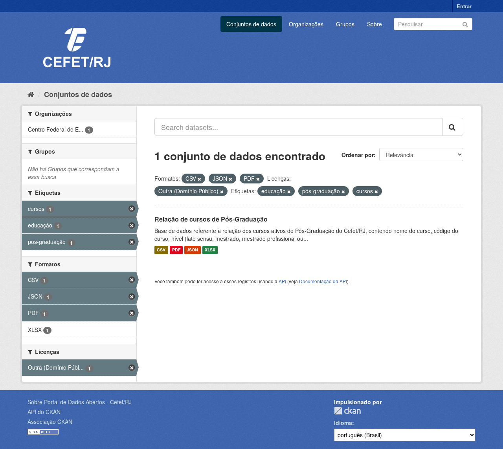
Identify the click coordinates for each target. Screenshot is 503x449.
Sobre (374, 24)
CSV (161, 250)
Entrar (464, 6)
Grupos (345, 24)
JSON (192, 250)
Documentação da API (323, 281)
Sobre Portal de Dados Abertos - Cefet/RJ (80, 402)
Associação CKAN (50, 421)
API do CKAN (44, 412)
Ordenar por (357, 155)
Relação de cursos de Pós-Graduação (211, 219)
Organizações (306, 24)
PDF (176, 250)
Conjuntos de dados (251, 24)
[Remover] (199, 179)
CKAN (347, 411)
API (282, 281)
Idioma (343, 423)
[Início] (31, 94)
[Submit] (465, 23)
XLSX (210, 250)
